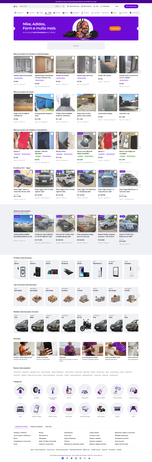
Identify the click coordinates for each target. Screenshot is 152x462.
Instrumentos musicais (122, 438)
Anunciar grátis (132, 6)
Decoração (97, 12)
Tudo (49, 13)
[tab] (21, 426)
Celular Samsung (115, 372)
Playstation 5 (128, 372)
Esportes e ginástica (96, 441)
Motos (15, 438)
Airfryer (122, 372)
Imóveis (58, 12)
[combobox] (42, 6)
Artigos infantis (94, 432)
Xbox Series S (59, 375)
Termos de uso (51, 449)
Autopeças (76, 12)
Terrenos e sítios (95, 435)
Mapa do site (86, 449)
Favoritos (31, 12)
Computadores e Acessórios (22, 441)
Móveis (106, 12)
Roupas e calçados (95, 438)
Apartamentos (68, 432)
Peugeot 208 (25, 372)
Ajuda (32, 449)
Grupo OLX (104, 449)
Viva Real (119, 449)
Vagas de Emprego (70, 438)
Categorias (20, 12)
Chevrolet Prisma (69, 372)
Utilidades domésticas (121, 435)
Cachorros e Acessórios (46, 444)
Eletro (115, 12)
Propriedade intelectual (75, 449)
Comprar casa (97, 375)
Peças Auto (67, 435)
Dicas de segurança (40, 449)
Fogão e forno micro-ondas (34, 375)
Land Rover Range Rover (57, 372)
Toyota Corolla (78, 372)
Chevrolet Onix (17, 372)
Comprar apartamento (75, 375)
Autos (66, 12)
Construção (124, 12)
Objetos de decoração (121, 444)
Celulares (86, 12)
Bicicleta (67, 375)
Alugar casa (105, 375)
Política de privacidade (62, 449)
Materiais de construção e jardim (74, 444)
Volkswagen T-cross (35, 372)
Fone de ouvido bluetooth (49, 375)
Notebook (24, 375)
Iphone (107, 372)
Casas (15, 444)
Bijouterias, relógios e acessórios (125, 432)
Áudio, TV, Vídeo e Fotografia (47, 441)
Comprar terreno (114, 375)
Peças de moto (119, 441)
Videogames (42, 438)
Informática (135, 12)
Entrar (117, 6)
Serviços (67, 441)
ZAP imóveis (112, 449)
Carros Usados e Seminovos (22, 435)
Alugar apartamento (88, 375)
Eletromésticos (43, 435)
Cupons (41, 12)
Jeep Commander (45, 372)
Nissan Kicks (86, 372)
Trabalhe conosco (96, 449)
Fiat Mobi (93, 372)
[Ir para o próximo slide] (139, 71)
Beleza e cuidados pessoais (98, 444)
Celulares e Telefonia (20, 432)
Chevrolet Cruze (101, 372)
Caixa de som (17, 375)
